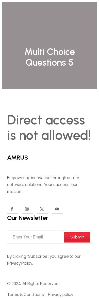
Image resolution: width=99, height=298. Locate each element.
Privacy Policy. (20, 263)
